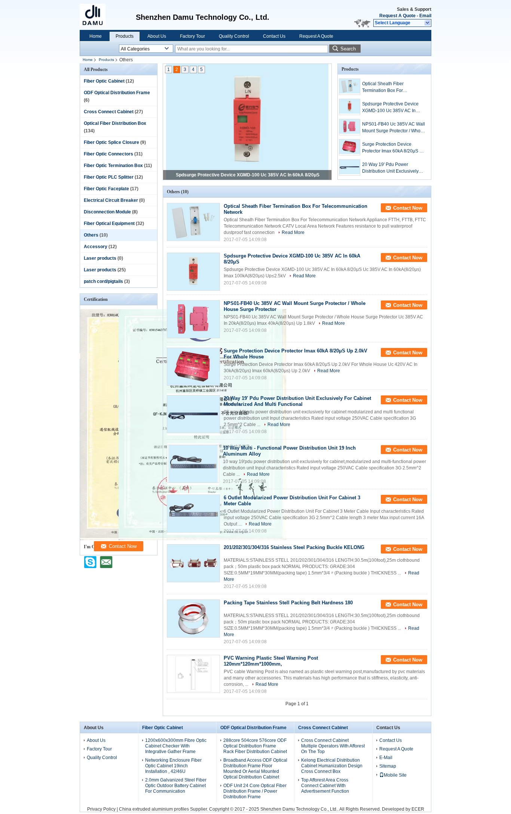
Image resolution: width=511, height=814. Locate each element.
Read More (293, 232)
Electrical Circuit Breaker (111, 200)
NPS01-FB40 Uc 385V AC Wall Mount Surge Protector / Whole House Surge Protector (393, 127)
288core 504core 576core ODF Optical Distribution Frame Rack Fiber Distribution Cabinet (255, 746)
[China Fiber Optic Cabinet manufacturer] (96, 15)
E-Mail (385, 757)
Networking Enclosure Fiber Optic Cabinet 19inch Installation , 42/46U (173, 766)
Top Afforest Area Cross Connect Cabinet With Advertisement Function (325, 785)
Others (91, 235)
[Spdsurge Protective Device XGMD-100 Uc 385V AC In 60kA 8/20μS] (247, 122)
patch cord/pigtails (103, 281)
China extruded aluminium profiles (154, 809)
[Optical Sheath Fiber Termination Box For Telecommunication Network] (349, 86)
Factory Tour (192, 36)
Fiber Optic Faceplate (106, 188)
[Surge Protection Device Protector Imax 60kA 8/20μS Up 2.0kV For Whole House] (349, 147)
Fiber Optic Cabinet (104, 81)
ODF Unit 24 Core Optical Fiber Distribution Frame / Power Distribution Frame (255, 791)
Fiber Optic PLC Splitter (109, 177)
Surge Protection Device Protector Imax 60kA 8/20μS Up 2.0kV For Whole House (393, 148)
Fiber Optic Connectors (108, 154)
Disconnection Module (107, 212)
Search (348, 49)
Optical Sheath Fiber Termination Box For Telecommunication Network (391, 87)
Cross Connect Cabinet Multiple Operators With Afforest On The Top (333, 746)
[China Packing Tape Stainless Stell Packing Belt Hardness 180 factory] (193, 618)
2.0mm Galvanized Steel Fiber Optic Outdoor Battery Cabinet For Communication (175, 785)
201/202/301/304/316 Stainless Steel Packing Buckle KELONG (294, 547)
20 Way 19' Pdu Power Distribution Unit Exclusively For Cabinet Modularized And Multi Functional (392, 168)
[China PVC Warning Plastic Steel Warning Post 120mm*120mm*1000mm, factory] (193, 674)
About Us (156, 36)
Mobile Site (395, 775)
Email (425, 15)
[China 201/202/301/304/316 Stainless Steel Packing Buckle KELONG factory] (193, 563)
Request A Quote (397, 15)
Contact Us (274, 36)
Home (95, 36)
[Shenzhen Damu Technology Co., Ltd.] (428, 23)
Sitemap (387, 766)
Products (125, 36)
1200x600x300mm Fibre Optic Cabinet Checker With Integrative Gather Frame (175, 746)
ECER (417, 809)
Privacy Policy (101, 809)
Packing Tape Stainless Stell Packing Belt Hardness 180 (288, 602)
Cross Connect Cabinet (109, 111)
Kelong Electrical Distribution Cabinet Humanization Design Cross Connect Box (331, 766)
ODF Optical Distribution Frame (117, 92)
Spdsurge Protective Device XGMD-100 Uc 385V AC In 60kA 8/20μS (247, 175)
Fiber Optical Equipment (109, 223)
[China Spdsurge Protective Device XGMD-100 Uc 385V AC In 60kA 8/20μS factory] (193, 272)
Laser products (100, 258)
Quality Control (234, 36)
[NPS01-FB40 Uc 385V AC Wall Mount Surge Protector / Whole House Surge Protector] (349, 127)
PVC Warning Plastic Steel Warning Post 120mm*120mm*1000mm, (271, 661)
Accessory (95, 246)
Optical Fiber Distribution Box (115, 123)
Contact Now (407, 208)
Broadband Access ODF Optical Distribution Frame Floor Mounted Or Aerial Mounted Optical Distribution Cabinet (255, 769)
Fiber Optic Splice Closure (111, 142)
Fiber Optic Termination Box (113, 165)
